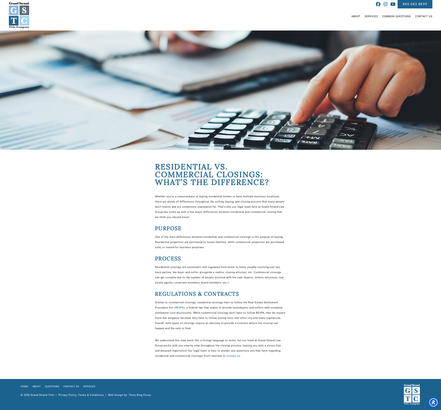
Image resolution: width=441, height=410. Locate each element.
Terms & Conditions (91, 395)
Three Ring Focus (140, 395)
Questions (52, 386)
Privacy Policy (67, 395)
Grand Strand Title (19, 15)
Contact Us (423, 16)
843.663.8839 (415, 4)
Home (24, 386)
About (356, 16)
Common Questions (396, 16)
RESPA (179, 307)
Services (371, 16)
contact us (233, 355)
